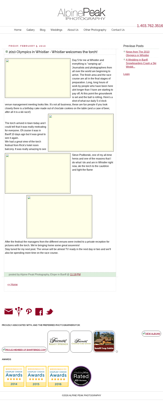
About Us (72, 29)
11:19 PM (75, 274)
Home (17, 29)
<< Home (12, 284)
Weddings (56, 29)
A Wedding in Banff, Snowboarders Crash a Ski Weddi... (141, 63)
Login (126, 74)
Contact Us (118, 29)
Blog (42, 29)
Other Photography (95, 29)
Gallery (30, 29)
